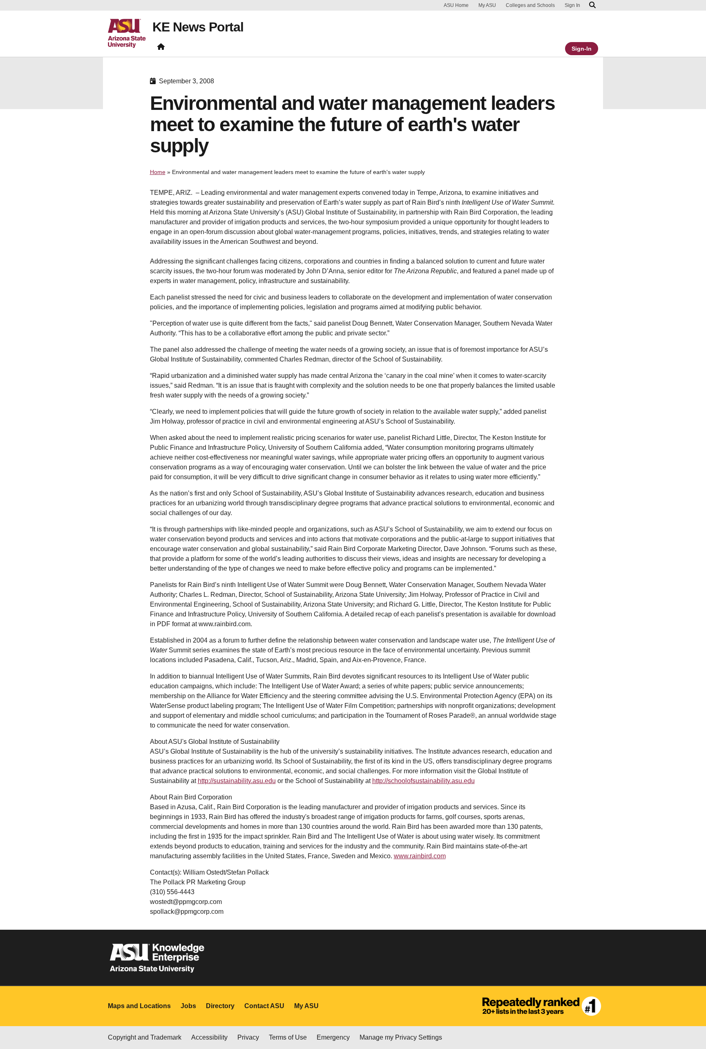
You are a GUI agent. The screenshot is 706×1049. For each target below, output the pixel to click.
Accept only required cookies (521, 1019)
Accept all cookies (426, 1019)
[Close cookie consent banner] (690, 1005)
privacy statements (248, 1021)
